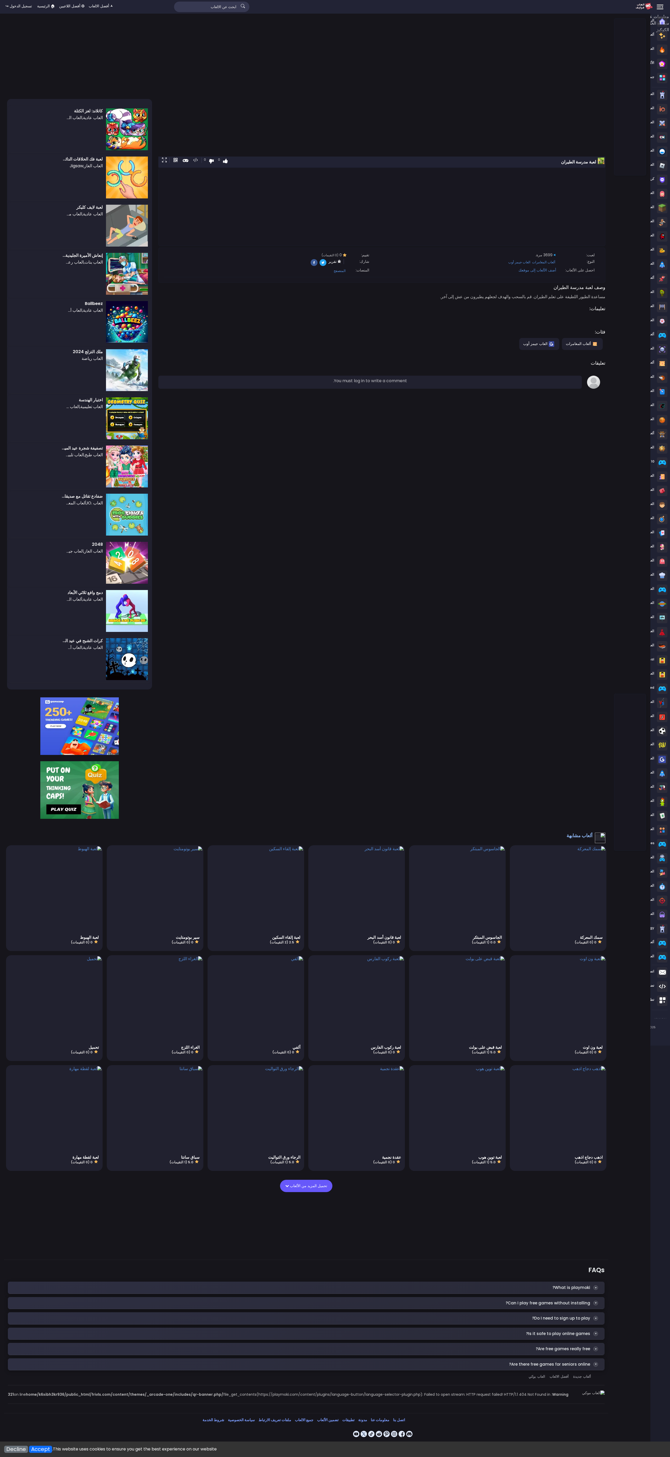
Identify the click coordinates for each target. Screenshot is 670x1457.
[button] (163, 160)
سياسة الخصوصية (241, 1419)
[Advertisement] (630, 97)
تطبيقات (348, 1419)
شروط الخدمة (213, 1419)
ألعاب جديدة (582, 1376)
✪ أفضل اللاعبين (72, 6)
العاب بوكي (537, 1376)
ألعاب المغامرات (543, 262)
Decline (16, 1449)
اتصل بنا (399, 1419)
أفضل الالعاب (559, 1376)
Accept (40, 1449)
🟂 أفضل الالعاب (101, 6)
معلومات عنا (380, 1419)
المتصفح (340, 270)
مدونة (362, 1419)
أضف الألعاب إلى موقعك (537, 270)
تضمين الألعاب (328, 1419)
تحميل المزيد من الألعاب (308, 1185)
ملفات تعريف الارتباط (275, 1419)
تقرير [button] (333, 261)
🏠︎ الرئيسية (46, 6)
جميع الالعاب (304, 1419)
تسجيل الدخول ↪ (18, 6)
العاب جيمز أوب (519, 262)
